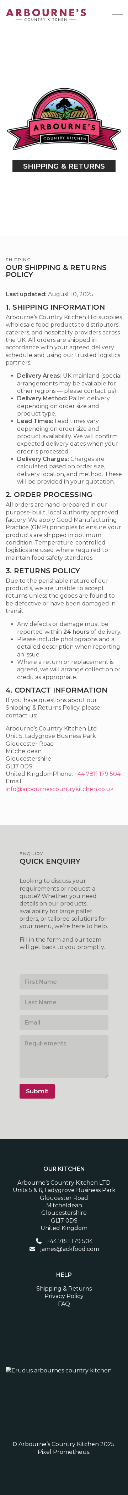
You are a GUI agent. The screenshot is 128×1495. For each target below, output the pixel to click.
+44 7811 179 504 (97, 774)
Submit (37, 1091)
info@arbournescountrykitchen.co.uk (60, 789)
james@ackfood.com (69, 1249)
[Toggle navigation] (116, 15)
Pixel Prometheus (63, 1452)
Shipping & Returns (64, 1288)
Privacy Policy (64, 1296)
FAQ (64, 1304)
